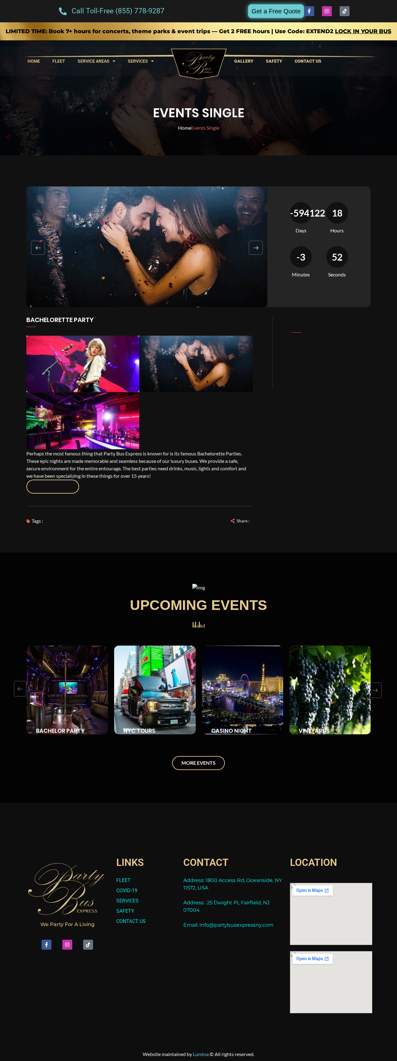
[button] (38, 248)
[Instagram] (327, 11)
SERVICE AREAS (93, 61)
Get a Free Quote (276, 11)
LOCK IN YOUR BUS (363, 31)
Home (184, 128)
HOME (34, 61)
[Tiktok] (345, 11)
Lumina (201, 1054)
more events (198, 763)
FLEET (58, 61)
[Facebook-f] (309, 11)
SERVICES (138, 61)
